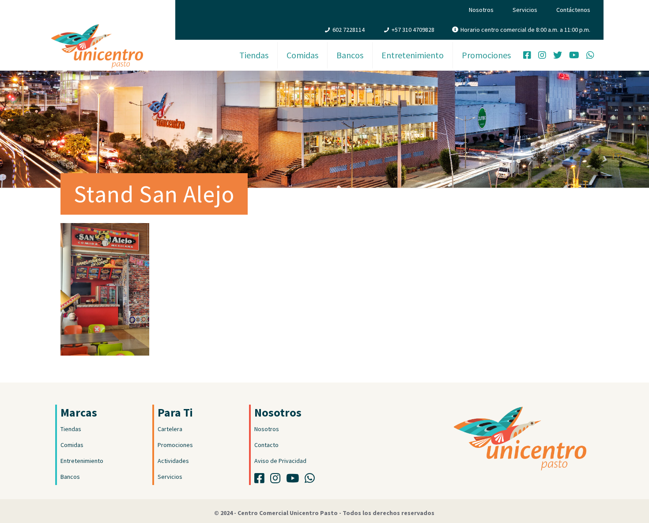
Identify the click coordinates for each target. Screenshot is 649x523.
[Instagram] (542, 56)
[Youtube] (294, 480)
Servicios (525, 10)
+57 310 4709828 (413, 30)
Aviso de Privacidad (280, 461)
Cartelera (170, 429)
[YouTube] (574, 56)
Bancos (70, 477)
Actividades (173, 461)
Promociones (175, 445)
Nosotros (481, 10)
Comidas (71, 445)
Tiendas (70, 429)
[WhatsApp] (590, 56)
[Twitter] (557, 56)
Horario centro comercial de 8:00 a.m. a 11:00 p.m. (525, 30)
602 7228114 (348, 30)
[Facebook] (527, 56)
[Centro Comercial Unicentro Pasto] (97, 37)
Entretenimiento (81, 461)
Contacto (266, 445)
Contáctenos (573, 10)
